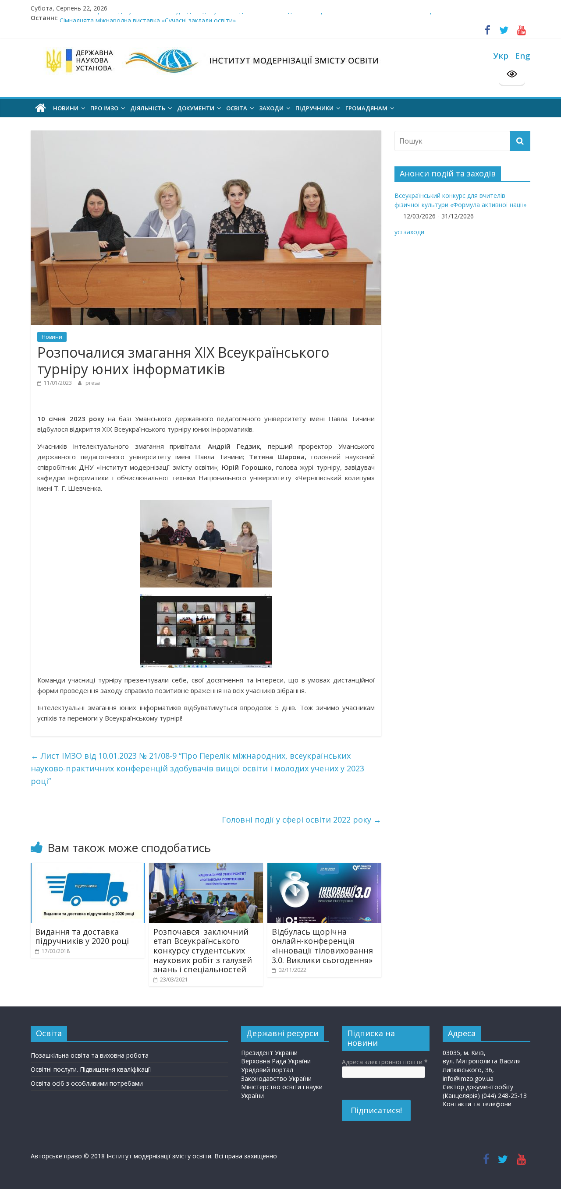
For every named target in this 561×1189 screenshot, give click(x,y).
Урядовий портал (267, 1070)
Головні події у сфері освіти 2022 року (301, 819)
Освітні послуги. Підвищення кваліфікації (91, 1069)
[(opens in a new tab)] (88, 867)
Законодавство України (276, 1078)
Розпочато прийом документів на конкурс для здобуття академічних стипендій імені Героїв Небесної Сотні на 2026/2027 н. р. (247, 18)
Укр (500, 55)
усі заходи (409, 232)
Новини (52, 337)
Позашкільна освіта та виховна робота (90, 1055)
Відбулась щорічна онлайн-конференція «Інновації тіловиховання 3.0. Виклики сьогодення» (322, 945)
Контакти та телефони (477, 1104)
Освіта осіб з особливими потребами (87, 1083)
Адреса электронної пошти (385, 1062)
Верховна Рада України (276, 1061)
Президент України (269, 1052)
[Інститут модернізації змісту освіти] (40, 108)
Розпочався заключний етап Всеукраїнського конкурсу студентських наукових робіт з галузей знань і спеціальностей (202, 950)
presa (92, 383)
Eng (522, 55)
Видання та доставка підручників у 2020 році (82, 936)
